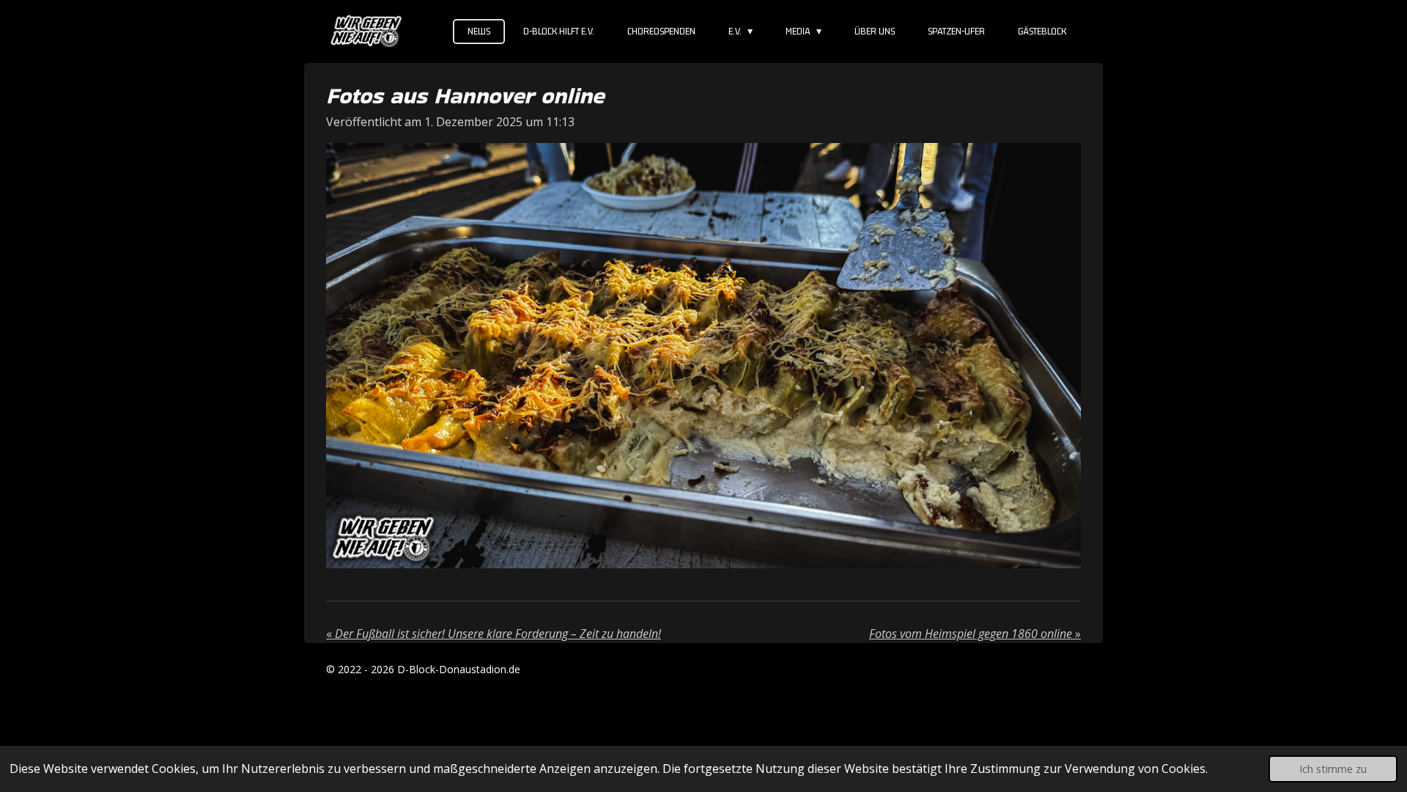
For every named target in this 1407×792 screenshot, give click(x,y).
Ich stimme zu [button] (1333, 769)
